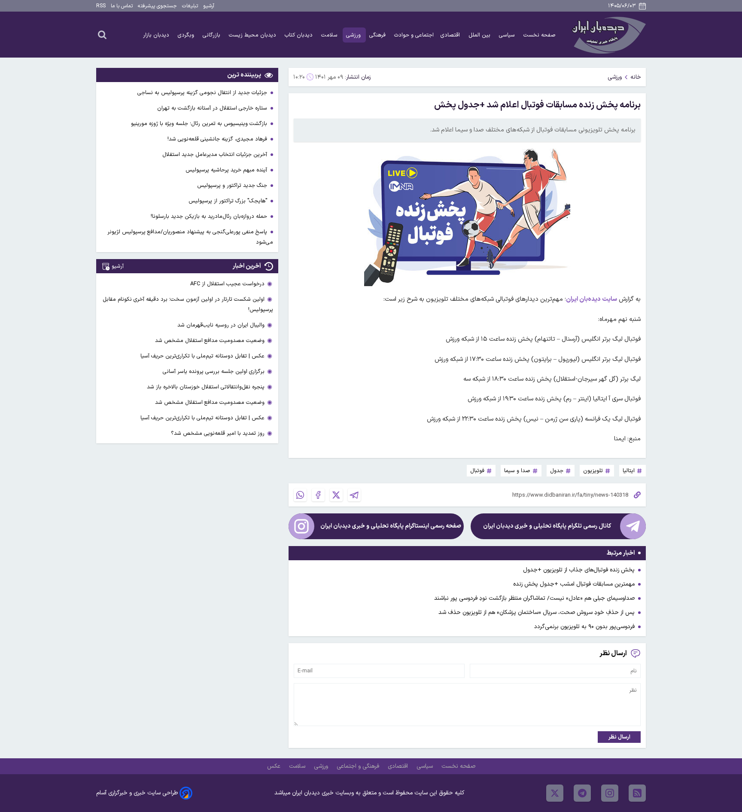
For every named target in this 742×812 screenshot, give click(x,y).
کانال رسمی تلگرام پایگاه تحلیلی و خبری (547, 526)
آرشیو (208, 6)
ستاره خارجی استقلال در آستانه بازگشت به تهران (213, 108)
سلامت (330, 35)
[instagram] (609, 793)
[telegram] (582, 793)
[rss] (637, 793)
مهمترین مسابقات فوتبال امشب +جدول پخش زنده (574, 584)
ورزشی (354, 35)
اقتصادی (451, 35)
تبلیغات (190, 6)
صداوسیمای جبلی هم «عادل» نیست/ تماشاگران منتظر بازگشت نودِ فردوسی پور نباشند (534, 598)
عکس (274, 766)
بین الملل (480, 35)
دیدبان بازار (157, 35)
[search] (102, 34)
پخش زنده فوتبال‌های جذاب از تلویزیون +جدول (579, 569)
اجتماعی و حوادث (414, 35)
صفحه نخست (539, 35)
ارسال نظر (619, 737)
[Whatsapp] (300, 494)
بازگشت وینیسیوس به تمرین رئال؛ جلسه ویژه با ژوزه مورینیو (200, 123)
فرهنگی (378, 35)
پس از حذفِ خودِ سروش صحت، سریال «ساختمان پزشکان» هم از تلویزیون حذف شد (536, 612)
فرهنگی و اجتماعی (359, 766)
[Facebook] (318, 494)
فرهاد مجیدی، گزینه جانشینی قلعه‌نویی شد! (218, 139)
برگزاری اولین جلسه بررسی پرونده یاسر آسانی (214, 371)
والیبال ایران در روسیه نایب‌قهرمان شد (221, 325)
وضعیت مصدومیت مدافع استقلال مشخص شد (210, 340)
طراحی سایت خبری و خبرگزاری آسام (137, 792)
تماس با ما (122, 6)
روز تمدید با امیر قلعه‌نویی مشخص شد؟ (218, 433)
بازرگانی (212, 35)
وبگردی (187, 35)
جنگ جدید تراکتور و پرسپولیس (233, 185)
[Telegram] (354, 494)
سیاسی (508, 35)
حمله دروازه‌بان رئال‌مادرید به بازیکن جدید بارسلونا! (210, 216)
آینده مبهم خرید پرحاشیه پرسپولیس (227, 170)
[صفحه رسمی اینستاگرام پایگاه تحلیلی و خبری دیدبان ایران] (301, 526)
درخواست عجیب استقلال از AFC (227, 284)
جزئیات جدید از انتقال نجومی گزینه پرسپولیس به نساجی (203, 93)
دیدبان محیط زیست (253, 35)
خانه (635, 77)
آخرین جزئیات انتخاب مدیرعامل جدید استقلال (215, 154)
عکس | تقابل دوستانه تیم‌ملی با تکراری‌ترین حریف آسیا (202, 356)
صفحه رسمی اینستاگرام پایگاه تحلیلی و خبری (390, 526)
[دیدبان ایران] (607, 34)
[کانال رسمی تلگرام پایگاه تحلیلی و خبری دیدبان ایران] (633, 526)
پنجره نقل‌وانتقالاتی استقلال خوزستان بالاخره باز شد (206, 387)
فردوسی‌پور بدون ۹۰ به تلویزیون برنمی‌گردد (584, 626)
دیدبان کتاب (299, 35)
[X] (336, 494)
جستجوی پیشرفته (157, 6)
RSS (101, 6)
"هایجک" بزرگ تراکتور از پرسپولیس (229, 201)
